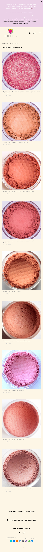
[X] (23, 541)
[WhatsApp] (29, 541)
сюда (32, 8)
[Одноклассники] (17, 541)
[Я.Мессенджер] (11, 541)
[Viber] (26, 541)
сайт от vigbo (21, 547)
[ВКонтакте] (14, 541)
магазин (5, 43)
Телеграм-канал (26, 13)
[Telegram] (20, 541)
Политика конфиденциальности (21, 511)
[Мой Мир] (31, 541)
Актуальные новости (21, 528)
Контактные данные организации (21, 520)
